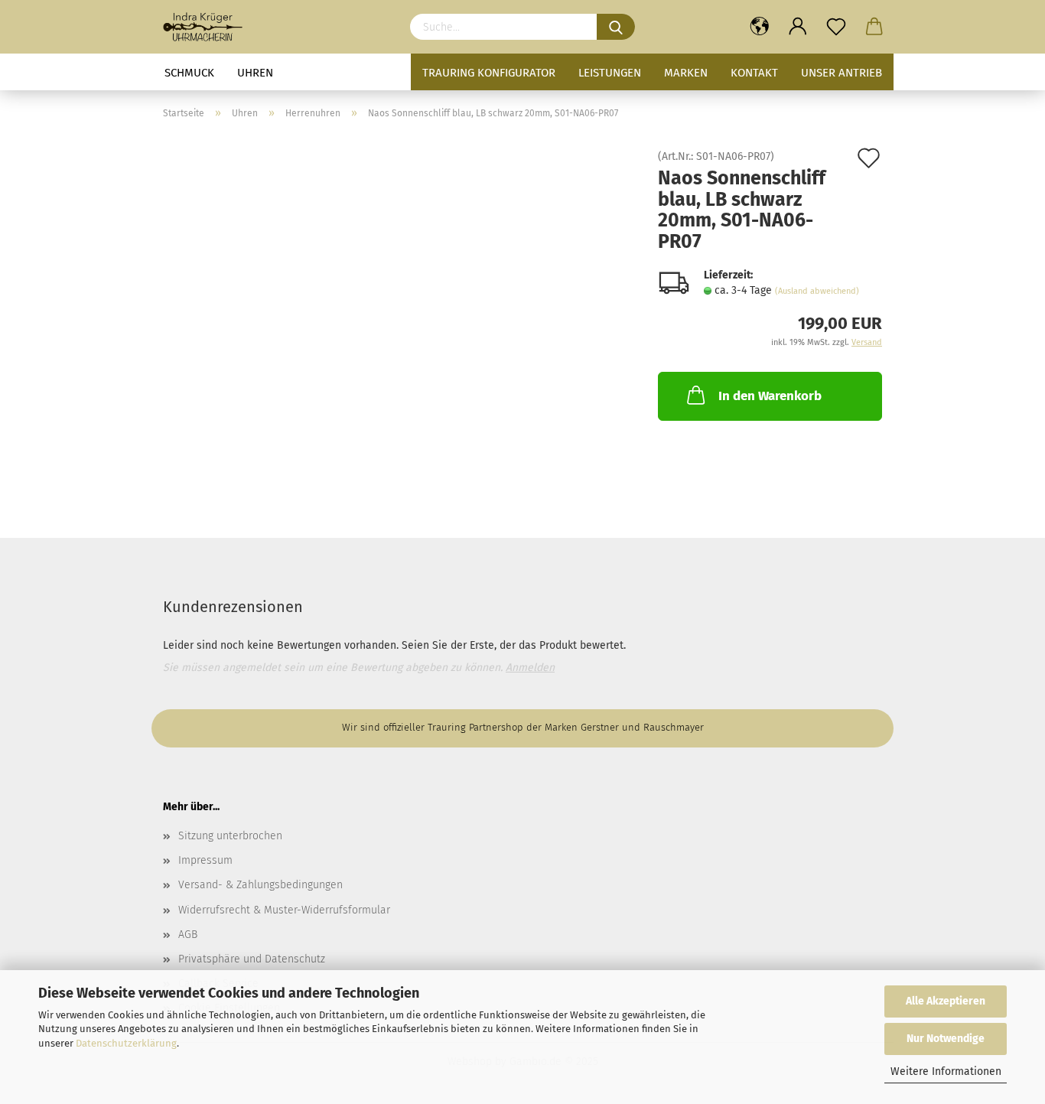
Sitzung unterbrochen (230, 835)
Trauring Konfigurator (488, 73)
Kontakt (754, 73)
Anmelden (530, 667)
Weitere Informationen (945, 1071)
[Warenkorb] (874, 27)
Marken (686, 73)
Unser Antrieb (841, 73)
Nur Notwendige (946, 1038)
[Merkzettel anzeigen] (836, 27)
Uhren (255, 73)
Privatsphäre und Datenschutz (251, 959)
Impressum (205, 860)
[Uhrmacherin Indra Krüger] (208, 27)
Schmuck (189, 73)
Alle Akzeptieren (945, 1001)
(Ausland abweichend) (817, 291)
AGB (187, 934)
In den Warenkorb (770, 396)
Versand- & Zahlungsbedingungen (260, 884)
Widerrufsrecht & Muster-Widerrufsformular (284, 910)
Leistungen (609, 73)
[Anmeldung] (798, 27)
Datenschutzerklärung (126, 1043)
